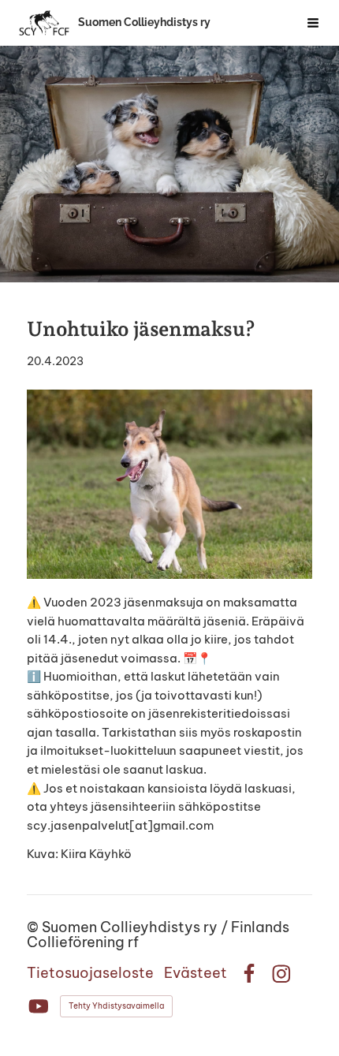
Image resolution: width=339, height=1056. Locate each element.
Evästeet (195, 973)
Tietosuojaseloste (90, 973)
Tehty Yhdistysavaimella (116, 1006)
